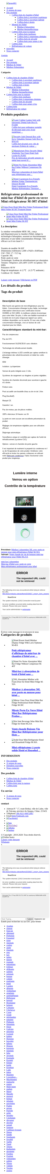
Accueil (9, 8)
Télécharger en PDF (28, 280)
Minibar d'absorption (26, 27)
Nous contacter (12, 51)
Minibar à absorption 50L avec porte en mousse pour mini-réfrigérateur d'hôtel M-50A (22, 551)
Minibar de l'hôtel (19, 24)
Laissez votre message (10, 280)
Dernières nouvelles (14, 766)
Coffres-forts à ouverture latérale (30, 20)
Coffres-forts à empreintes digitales (31, 36)
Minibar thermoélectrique (27, 29)
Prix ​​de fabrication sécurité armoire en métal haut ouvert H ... (28, 159)
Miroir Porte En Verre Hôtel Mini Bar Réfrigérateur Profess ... (27, 713)
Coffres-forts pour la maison (23, 32)
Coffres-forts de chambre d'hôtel (25, 15)
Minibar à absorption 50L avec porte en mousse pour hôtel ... (26, 692)
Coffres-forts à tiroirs (26, 22)
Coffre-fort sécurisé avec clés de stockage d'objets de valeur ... (25, 145)
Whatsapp (5, 842)
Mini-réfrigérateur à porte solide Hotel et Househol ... (26, 749)
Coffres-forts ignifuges (26, 34)
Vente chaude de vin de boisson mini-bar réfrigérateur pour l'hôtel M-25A (22, 555)
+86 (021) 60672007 (24, 813)
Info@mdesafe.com (20, 816)
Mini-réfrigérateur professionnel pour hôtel (19, 566)
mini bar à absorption (10, 561)
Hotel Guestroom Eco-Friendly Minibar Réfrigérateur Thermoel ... (26, 187)
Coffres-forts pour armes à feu (29, 41)
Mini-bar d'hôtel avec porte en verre (16, 564)
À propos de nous (13, 10)
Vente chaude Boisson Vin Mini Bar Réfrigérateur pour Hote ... (27, 732)
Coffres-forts (17, 44)
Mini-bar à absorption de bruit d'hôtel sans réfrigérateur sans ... (27, 173)
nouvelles (10, 48)
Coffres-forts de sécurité (27, 39)
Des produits (11, 12)
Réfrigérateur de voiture (22, 46)
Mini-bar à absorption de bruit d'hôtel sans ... (25, 673)
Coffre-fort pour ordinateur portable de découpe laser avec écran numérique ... (27, 129)
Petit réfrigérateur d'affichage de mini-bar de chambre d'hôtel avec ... (26, 653)
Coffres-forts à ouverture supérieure (32, 17)
